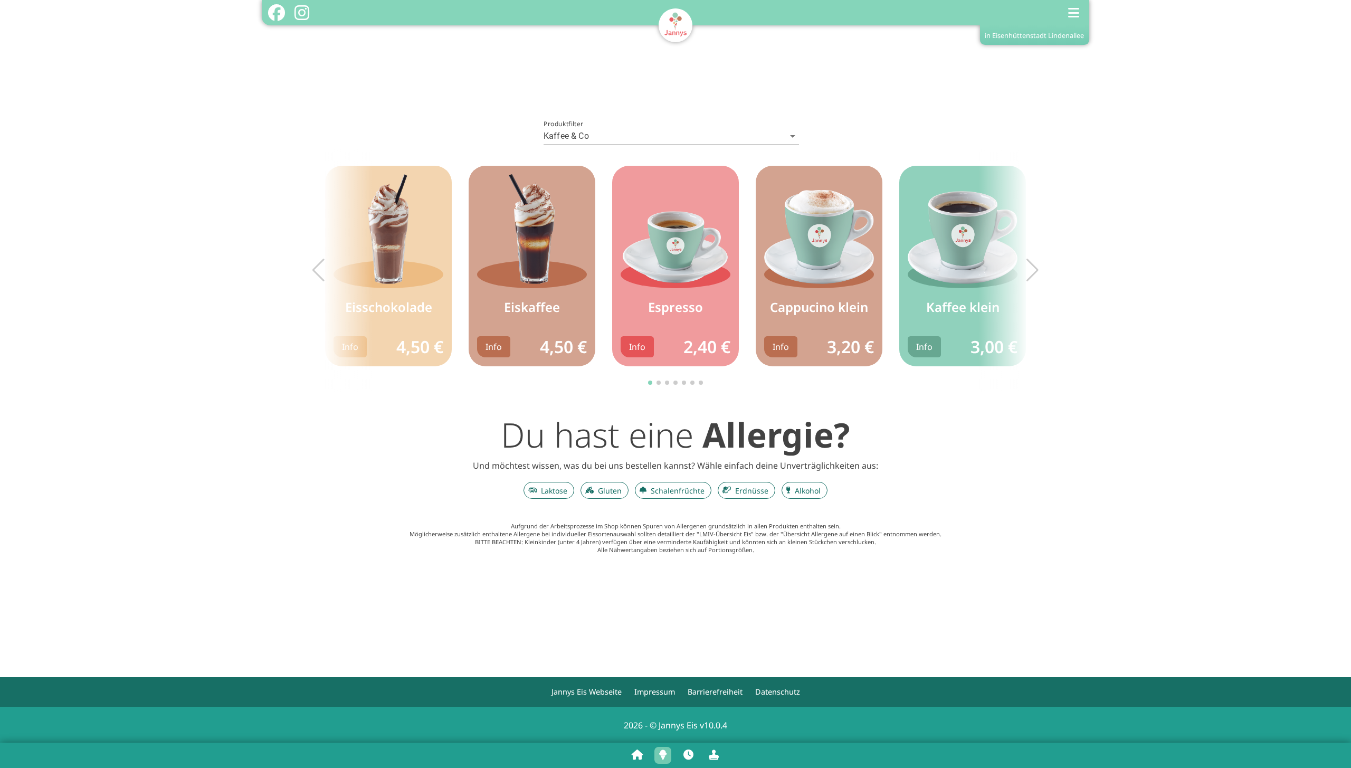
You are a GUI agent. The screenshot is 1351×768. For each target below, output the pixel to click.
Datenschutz (777, 692)
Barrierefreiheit (715, 692)
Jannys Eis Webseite (586, 692)
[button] (1032, 270)
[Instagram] (301, 12)
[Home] (637, 755)
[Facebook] (276, 12)
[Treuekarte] (713, 755)
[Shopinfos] (688, 755)
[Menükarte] (662, 755)
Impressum (654, 692)
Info (350, 347)
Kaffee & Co (566, 136)
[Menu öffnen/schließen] (1074, 12)
